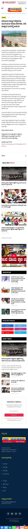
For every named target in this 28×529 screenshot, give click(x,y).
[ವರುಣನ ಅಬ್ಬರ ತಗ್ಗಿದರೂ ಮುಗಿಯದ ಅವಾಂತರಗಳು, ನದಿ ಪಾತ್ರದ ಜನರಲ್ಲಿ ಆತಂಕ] (14, 39)
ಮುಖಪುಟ (5, 463)
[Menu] (2, 8)
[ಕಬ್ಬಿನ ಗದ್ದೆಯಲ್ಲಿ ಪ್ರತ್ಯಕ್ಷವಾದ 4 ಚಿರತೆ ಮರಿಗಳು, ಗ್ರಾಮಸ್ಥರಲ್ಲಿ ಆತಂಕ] (6, 375)
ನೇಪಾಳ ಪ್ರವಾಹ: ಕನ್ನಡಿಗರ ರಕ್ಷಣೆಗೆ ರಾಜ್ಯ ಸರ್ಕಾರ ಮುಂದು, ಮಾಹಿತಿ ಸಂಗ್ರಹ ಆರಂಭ (13, 183)
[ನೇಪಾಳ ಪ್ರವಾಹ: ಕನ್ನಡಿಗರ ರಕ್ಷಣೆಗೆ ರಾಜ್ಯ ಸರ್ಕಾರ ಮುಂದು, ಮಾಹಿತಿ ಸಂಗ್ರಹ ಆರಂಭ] (14, 174)
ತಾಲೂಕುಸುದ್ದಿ (6, 473)
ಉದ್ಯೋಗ (5, 480)
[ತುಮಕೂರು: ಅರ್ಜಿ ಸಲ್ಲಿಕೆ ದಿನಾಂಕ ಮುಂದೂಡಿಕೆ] (6, 382)
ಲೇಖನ (4, 490)
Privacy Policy (13, 420)
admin (3, 155)
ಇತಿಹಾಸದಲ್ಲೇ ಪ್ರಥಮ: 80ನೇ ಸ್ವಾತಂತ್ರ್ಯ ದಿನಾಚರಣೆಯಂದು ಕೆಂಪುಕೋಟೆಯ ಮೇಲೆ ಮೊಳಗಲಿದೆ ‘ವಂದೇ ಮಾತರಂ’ (18, 290)
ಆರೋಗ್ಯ (4, 487)
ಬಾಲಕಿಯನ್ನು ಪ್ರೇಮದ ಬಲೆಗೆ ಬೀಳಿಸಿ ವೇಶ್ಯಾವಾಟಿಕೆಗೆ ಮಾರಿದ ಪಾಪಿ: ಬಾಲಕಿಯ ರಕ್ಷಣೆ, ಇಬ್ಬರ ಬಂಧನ (18, 311)
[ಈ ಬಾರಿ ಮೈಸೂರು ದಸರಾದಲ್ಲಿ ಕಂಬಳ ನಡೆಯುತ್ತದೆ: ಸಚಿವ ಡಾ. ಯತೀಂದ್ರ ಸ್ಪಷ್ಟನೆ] (14, 196)
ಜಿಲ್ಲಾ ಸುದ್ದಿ (5, 470)
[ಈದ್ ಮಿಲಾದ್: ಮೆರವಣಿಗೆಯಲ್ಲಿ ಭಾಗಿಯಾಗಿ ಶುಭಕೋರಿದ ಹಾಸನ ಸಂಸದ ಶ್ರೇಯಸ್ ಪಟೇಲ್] (6, 390)
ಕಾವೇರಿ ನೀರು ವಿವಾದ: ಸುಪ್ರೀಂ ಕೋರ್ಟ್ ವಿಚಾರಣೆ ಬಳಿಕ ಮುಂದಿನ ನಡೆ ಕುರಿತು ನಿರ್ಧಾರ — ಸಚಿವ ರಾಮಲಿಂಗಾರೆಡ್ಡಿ (18, 279)
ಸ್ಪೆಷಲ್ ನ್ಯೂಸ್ (6, 484)
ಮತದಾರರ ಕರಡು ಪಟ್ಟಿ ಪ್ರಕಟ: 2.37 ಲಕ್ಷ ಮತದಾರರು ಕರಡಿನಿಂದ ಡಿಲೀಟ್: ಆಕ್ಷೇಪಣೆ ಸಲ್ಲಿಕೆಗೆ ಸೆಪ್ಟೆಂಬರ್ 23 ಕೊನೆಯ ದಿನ (12, 229)
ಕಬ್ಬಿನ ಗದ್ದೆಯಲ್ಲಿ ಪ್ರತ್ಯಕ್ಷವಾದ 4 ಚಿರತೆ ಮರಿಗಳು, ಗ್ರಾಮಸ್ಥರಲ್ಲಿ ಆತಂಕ (18, 373)
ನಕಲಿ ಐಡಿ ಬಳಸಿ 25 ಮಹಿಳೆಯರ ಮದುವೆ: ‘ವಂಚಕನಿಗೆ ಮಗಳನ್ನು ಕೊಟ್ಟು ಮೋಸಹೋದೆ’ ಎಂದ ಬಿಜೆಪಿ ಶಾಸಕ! (18, 301)
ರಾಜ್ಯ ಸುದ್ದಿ (3, 17)
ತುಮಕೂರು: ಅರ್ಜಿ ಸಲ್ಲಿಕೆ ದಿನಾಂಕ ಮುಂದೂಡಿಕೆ (18, 381)
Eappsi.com (16, 521)
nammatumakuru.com (14, 520)
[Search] (26, 8)
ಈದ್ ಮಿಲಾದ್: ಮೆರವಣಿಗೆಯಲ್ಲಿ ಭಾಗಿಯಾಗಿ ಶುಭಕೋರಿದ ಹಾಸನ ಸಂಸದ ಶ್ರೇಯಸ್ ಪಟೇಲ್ (17, 389)
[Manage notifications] (24, 526)
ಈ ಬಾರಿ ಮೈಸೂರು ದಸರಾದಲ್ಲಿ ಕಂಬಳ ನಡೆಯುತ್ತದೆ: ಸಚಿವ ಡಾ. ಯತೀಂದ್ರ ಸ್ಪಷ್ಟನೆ (13, 206)
